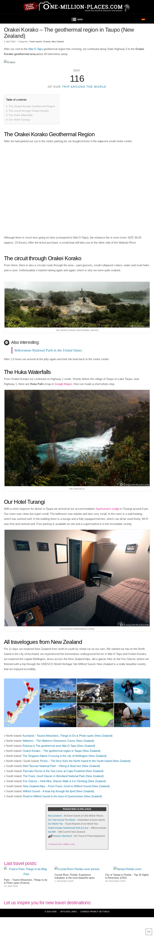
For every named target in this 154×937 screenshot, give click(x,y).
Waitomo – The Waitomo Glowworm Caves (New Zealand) (58, 740)
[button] (77, 20)
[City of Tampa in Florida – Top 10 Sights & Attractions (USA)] (128, 869)
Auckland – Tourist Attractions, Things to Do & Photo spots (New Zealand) (67, 735)
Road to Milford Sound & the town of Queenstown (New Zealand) (62, 796)
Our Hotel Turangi (19, 119)
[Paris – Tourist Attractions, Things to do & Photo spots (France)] (26, 874)
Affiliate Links (68, 911)
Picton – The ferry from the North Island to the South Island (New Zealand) (85, 760)
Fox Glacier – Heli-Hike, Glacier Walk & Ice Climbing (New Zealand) (64, 781)
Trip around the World (84, 86)
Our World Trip (55, 824)
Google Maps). (63, 384)
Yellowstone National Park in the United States (48, 350)
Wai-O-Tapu (35, 49)
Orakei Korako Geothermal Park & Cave (68, 828)
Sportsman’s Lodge (107, 508)
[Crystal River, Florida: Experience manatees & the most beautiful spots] (76, 869)
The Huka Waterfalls (21, 115)
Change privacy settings (94, 911)
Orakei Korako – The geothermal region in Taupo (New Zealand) (61, 750)
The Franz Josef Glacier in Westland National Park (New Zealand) (63, 776)
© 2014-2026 (51, 911)
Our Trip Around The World (61, 820)
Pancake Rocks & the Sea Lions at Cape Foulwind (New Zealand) (63, 771)
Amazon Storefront (62, 836)
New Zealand (58, 42)
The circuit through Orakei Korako (29, 110)
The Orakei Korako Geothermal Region (32, 106)
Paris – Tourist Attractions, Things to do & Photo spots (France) (25, 881)
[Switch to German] (143, 18)
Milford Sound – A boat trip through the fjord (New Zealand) (58, 791)
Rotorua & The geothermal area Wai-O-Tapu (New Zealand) (59, 745)
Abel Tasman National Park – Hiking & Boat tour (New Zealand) (61, 766)
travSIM (52, 832)
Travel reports (35, 42)
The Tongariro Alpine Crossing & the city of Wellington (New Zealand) (64, 755)
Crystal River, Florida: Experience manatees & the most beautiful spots (74, 876)
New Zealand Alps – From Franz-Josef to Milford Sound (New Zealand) (66, 786)
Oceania (47, 42)
